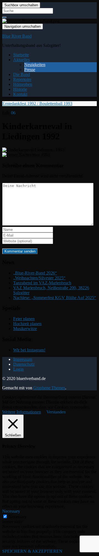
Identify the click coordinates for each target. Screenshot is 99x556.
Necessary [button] (11, 511)
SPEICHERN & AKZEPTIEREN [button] (32, 551)
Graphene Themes (49, 387)
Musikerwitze (25, 328)
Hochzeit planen (27, 323)
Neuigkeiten (34, 64)
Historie (20, 89)
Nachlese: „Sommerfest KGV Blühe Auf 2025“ (54, 297)
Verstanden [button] (56, 412)
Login (18, 369)
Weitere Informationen (21, 412)
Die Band (21, 74)
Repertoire (22, 79)
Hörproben (22, 84)
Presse (29, 69)
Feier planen (24, 318)
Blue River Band (17, 36)
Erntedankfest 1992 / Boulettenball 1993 (37, 103)
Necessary (18, 516)
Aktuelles (21, 59)
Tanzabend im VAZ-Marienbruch (42, 282)
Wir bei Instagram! (29, 350)
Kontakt (20, 94)
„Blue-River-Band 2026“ (35, 273)
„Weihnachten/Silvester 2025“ (39, 278)
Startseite (21, 54)
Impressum (22, 359)
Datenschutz (24, 364)
